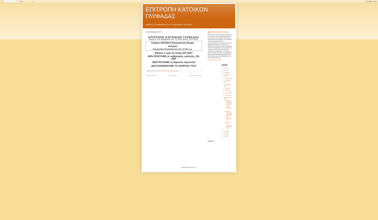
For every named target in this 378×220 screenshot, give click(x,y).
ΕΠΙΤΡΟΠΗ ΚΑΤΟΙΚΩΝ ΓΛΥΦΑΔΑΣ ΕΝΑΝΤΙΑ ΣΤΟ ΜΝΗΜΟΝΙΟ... (228, 116)
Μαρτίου (227, 95)
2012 (224, 131)
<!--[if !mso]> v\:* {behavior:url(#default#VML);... (228, 125)
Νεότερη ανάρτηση (151, 75)
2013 (224, 72)
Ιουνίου (227, 88)
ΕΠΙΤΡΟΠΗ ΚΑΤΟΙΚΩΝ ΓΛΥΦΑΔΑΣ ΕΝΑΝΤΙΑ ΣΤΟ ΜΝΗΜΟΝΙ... (228, 105)
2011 (224, 134)
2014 (224, 70)
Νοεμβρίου (228, 78)
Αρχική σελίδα (173, 75)
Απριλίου (227, 93)
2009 (224, 136)
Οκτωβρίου (228, 81)
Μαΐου (226, 90)
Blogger (194, 167)
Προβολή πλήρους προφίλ (215, 60)
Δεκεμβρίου (228, 75)
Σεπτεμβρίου (228, 84)
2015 (224, 68)
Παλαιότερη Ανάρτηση (195, 75)
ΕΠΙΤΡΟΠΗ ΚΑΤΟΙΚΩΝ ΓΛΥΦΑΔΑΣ (219, 32)
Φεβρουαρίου (228, 97)
